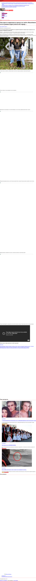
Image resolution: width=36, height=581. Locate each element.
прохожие (22, 346)
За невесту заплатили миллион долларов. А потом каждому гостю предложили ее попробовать (17, 2)
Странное (32, 346)
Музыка (3, 16)
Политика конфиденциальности (7, 576)
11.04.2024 (3, 443)
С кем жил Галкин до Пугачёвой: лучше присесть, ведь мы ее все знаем (13, 6)
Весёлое (7, 346)
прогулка (19, 346)
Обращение (4, 575)
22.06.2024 (3, 418)
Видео (3, 17)
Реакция (26, 346)
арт (11, 346)
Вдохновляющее (4, 13)
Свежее (3, 12)
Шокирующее (4, 14)
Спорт (3, 18)
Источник (1, 344)
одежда (16, 346)
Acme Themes (16, 580)
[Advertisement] (18, 354)
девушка (13, 346)
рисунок (29, 346)
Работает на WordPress (3, 580)
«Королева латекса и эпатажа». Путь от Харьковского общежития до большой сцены (15, 5)
